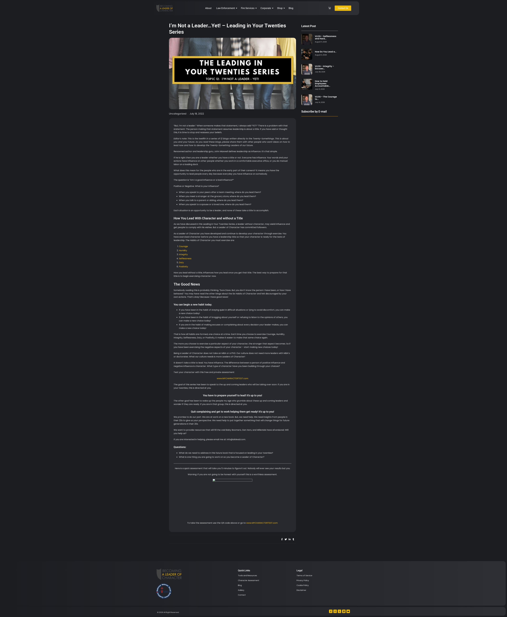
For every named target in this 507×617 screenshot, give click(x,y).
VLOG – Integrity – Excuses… (324, 67)
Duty (181, 262)
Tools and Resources (247, 575)
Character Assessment (248, 580)
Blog (291, 8)
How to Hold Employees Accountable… (322, 83)
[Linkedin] (344, 611)
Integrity (183, 254)
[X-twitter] (339, 611)
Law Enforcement (225, 8)
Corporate (265, 8)
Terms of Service (304, 575)
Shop (280, 8)
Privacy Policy (303, 580)
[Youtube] (348, 611)
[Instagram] (335, 611)
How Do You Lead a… (325, 52)
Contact (242, 595)
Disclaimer (301, 590)
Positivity (183, 266)
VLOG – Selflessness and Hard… (325, 37)
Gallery (241, 590)
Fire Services (247, 8)
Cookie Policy (303, 585)
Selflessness (185, 258)
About (208, 8)
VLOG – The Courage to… (326, 98)
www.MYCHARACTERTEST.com (232, 378)
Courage (183, 246)
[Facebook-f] (330, 611)
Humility (183, 250)
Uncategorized (177, 113)
